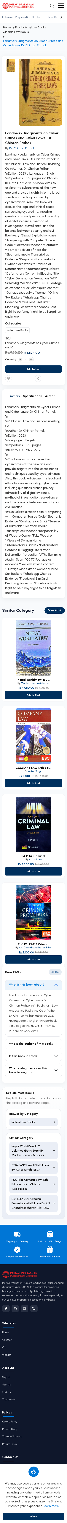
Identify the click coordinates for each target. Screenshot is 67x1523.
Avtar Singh (35, 771)
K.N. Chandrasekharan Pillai (35, 947)
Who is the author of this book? (31, 1043)
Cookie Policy (9, 1421)
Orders (6, 1392)
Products (21, 27)
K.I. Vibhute (35, 859)
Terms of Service (12, 1436)
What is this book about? (26, 984)
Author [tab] (50, 396)
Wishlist (6, 1354)
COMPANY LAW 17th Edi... (33, 768)
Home (7, 27)
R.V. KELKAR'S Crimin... (33, 944)
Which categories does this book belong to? (28, 1070)
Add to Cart (33, 369)
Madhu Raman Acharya (35, 683)
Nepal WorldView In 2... (33, 680)
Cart (4, 1347)
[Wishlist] (8, 378)
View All (53, 610)
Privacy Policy (9, 1429)
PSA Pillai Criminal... (33, 856)
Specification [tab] (32, 396)
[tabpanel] (33, 500)
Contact (7, 1340)
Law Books (55, 17)
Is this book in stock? (24, 1056)
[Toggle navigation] (61, 6)
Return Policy (9, 1444)
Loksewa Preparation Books (21, 17)
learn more (51, 1506)
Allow (33, 1516)
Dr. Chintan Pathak (22, 148)
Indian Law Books (17, 32)
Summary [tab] (13, 396)
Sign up (6, 1384)
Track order (9, 1399)
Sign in (6, 1377)
